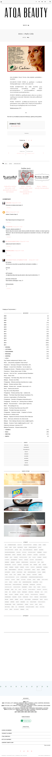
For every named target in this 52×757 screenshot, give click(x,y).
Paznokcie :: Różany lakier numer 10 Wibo (15, 371)
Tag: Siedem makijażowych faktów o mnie (15, 360)
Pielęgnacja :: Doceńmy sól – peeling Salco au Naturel (18, 401)
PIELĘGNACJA (26, 449)
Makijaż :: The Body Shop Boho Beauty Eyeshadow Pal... (19, 395)
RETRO (26, 462)
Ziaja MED (42, 606)
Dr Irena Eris (8, 564)
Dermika (13, 562)
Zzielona (8, 202)
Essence (35, 564)
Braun (24, 554)
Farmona (11, 567)
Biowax (45, 552)
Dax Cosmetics (14, 559)
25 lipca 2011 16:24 (24, 241)
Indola (33, 569)
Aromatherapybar (27, 544)
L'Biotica (28, 574)
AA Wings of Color (12, 544)
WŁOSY (26, 451)
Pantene (16, 594)
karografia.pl (47, 755)
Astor (40, 544)
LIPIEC (35, 703)
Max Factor (25, 584)
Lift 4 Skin (23, 579)
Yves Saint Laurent (30, 606)
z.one (27, 609)
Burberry (29, 554)
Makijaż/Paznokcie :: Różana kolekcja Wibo (15, 427)
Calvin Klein (42, 554)
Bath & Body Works (9, 549)
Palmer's (11, 594)
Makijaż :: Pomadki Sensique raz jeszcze (15, 410)
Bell (21, 549)
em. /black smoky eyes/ (12, 241)
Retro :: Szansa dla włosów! (11, 388)
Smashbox (23, 601)
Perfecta (27, 594)
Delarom (32, 559)
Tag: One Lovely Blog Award (11, 390)
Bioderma (39, 552)
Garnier (22, 567)
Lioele (34, 579)
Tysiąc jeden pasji (6, 736)
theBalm (22, 609)
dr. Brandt (16, 609)
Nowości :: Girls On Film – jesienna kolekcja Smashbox (18, 373)
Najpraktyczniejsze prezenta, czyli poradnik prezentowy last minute (10, 189)
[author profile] (26, 145)
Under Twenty (20, 604)
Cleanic (34, 557)
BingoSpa (18, 552)
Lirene (38, 579)
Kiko (15, 574)
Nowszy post (21, 153)
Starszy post (30, 153)
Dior (39, 562)
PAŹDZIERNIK (19, 704)
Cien (30, 557)
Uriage (26, 604)
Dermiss (18, 562)
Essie (40, 564)
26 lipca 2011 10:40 (19, 250)
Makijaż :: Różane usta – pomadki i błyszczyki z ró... (18, 386)
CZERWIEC (30, 703)
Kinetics (19, 574)
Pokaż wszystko (47, 745)
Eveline (44, 564)
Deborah (21, 559)
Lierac (18, 579)
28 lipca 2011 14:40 (33, 260)
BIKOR (14, 547)
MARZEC (16, 703)
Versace (31, 604)
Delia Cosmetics (38, 559)
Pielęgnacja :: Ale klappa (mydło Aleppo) (26, 520)
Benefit (35, 549)
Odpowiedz (9, 207)
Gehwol (27, 567)
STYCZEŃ (7, 703)
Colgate (44, 557)
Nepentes (39, 589)
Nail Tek (24, 589)
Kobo (24, 574)
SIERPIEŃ (40, 703)
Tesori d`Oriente (41, 601)
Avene (6, 547)
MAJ (26, 703)
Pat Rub (21, 594)
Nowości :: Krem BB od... (26, 494)
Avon (10, 547)
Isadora (43, 569)
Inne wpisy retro (16, 126)
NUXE (12, 589)
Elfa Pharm (25, 564)
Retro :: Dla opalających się (11, 405)
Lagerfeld (7, 579)
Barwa (39, 547)
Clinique (39, 557)
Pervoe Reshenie (34, 594)
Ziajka (6, 609)
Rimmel (16, 599)
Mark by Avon (8, 584)
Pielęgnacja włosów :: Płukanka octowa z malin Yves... (18, 369)
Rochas (21, 599)
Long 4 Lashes (45, 579)
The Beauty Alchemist (7, 733)
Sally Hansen (28, 599)
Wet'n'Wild (7, 606)
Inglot (38, 569)
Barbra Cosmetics (32, 547)
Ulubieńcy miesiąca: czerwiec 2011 (13, 425)
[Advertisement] (26, 653)
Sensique (7, 601)
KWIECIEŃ (21, 703)
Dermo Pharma (25, 562)
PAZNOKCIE (26, 447)
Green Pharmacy (12, 569)
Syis (27, 601)
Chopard (16, 557)
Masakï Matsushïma (17, 584)
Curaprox (7, 559)
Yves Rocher (21, 606)
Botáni (13, 554)
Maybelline (32, 584)
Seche (41, 599)
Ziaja (37, 606)
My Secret (7, 589)
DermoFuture (33, 562)
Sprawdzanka (10, 250)
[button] (26, 25)
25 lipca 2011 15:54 (17, 226)
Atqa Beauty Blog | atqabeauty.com (16, 260)
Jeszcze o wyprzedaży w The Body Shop (15, 397)
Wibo (13, 606)
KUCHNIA (26, 458)
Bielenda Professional (10, 552)
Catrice (6, 557)
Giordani (33, 567)
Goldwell (46, 567)
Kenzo (6, 574)
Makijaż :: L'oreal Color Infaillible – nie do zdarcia (17, 367)
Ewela (7, 212)
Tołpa (14, 604)
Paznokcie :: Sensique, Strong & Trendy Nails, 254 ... (18, 364)
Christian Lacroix (23, 557)
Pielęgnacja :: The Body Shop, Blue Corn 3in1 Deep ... (18, 377)
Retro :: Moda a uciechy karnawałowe (42, 187)
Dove (42, 562)
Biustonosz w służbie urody (11, 414)
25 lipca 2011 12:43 (16, 202)
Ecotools (20, 564)
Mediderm (39, 584)
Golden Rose (39, 567)
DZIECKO (26, 456)
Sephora (12, 601)
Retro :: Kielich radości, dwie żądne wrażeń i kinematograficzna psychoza (26, 190)
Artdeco (35, 544)
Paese (6, 594)
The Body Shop (8, 604)
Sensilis (46, 599)
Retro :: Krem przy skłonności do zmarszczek (16, 418)
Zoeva (11, 609)
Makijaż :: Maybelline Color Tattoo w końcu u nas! (26, 507)
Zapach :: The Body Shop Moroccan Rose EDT (16, 408)
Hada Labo (20, 569)
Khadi (10, 574)
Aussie (44, 544)
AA (5, 544)
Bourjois (19, 554)
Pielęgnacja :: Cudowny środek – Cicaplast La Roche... (18, 412)
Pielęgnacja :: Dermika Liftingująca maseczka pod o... (18, 399)
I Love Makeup (27, 569)
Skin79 (17, 601)
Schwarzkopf (35, 599)
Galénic (16, 567)
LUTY (27, 701)
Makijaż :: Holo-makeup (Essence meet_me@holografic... (19, 421)
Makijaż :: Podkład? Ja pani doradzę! (26, 482)
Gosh (6, 569)
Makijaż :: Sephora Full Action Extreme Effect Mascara (18, 416)
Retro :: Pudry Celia (9, 375)
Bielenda (41, 549)
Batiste (16, 549)
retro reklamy (17, 163)
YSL (16, 606)
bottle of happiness (6, 739)
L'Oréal (40, 574)
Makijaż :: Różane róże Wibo (11, 380)
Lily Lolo (29, 579)
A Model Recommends (6, 730)
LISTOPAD (26, 704)
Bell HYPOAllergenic (27, 549)
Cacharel (36, 554)
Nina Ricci (45, 589)
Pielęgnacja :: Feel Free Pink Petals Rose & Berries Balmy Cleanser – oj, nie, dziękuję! (26, 533)
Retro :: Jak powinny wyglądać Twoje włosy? (16, 362)
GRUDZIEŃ (32, 704)
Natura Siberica (31, 589)
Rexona (11, 599)
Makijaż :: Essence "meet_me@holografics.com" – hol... (18, 423)
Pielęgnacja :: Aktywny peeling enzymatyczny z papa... (18, 382)
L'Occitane (34, 574)
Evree (6, 567)
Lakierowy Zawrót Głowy (7, 742)
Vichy (36, 604)
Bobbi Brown (8, 554)
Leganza (13, 579)
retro (10, 163)
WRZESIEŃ (46, 703)
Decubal (26, 559)
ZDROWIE (26, 460)
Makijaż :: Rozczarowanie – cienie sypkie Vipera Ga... (18, 403)
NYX (16, 589)
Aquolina (20, 544)
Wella (40, 604)
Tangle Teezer (33, 601)
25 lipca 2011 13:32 (14, 212)
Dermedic (7, 562)
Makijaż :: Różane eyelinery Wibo (12, 384)
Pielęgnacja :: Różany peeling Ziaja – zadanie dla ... (17, 392)
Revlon (6, 599)
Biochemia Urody (32, 552)
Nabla (20, 589)
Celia (6, 163)
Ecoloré (14, 564)
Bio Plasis (24, 552)
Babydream (20, 547)
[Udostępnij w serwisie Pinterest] (31, 141)
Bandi (26, 547)
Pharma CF (42, 594)
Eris (31, 564)
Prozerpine (9, 226)
